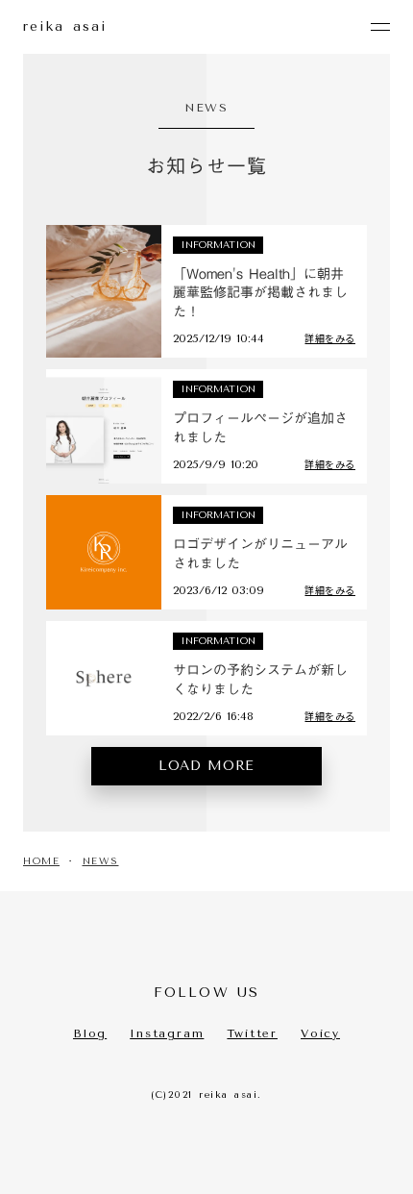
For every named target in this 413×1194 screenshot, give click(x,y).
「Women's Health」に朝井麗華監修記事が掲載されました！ (260, 293)
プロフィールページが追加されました (260, 428)
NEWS (101, 861)
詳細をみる (329, 338)
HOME (41, 861)
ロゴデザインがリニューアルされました (260, 554)
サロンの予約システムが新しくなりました (260, 680)
